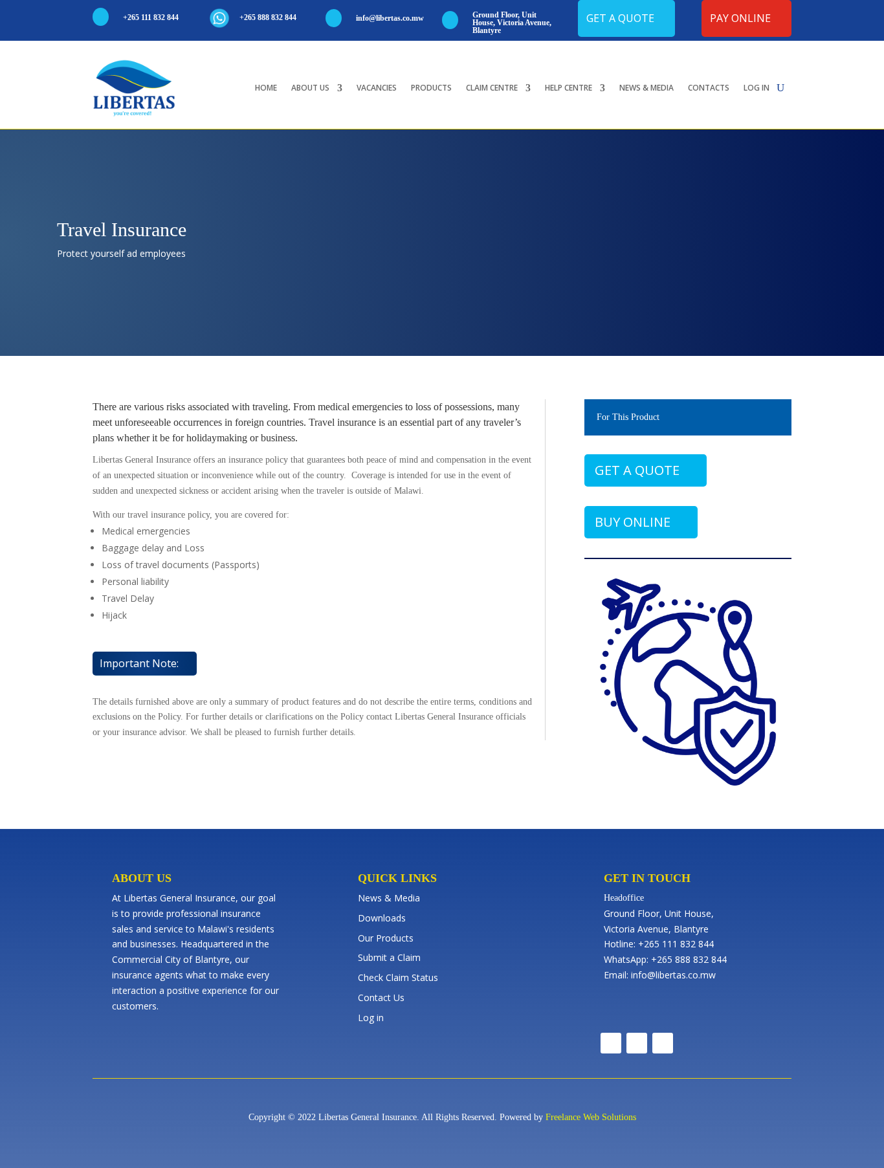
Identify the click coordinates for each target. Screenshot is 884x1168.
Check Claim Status (398, 977)
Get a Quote (620, 18)
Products (431, 87)
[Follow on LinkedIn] (662, 1043)
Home (266, 87)
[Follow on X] (636, 1043)
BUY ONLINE (632, 522)
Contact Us (381, 997)
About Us (310, 87)
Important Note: (139, 663)
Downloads (382, 918)
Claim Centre (492, 87)
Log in (756, 87)
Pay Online (740, 18)
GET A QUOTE (637, 470)
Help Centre (568, 87)
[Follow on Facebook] (611, 1043)
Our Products (386, 938)
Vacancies (377, 87)
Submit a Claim (389, 957)
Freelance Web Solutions (591, 1117)
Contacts (708, 87)
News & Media (646, 87)
